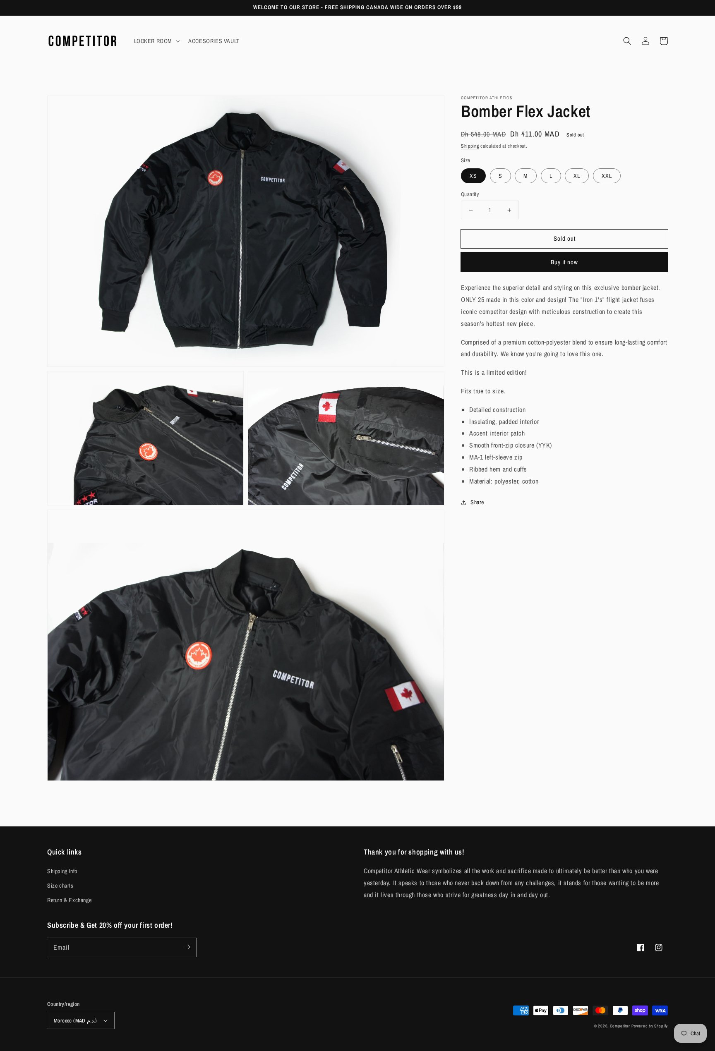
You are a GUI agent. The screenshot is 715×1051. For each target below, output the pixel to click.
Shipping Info (62, 871)
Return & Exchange (69, 900)
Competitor (620, 1026)
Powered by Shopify (649, 1026)
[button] (627, 41)
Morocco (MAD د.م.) (75, 1020)
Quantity (470, 194)
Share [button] (477, 502)
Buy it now (564, 262)
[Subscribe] (187, 947)
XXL (607, 176)
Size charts (60, 885)
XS (473, 176)
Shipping (470, 146)
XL (576, 176)
